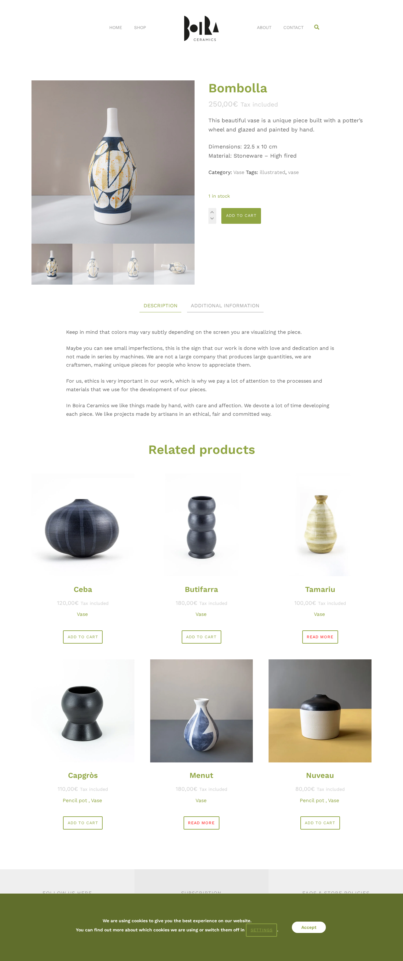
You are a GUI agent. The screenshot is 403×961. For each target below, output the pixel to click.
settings (262, 930)
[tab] (161, 306)
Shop (140, 27)
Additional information (225, 306)
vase (293, 172)
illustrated (272, 172)
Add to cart (241, 215)
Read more (320, 636)
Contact (293, 27)
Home (115, 27)
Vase (238, 172)
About (264, 27)
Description (161, 306)
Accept (308, 927)
